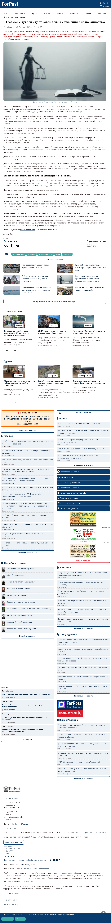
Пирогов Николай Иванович (19, 588)
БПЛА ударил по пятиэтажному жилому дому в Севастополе (52, 332)
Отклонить (7, 919)
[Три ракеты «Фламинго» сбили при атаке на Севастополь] (83, 316)
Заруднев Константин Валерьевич (21, 582)
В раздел (27, 739)
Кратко (6, 854)
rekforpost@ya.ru (10, 904)
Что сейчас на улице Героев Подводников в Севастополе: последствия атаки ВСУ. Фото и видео (26, 470)
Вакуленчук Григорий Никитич (19, 615)
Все (5, 13)
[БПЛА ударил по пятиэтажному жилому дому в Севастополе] (49, 316)
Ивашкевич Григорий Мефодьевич (21, 568)
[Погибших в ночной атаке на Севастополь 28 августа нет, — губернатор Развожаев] (14, 316)
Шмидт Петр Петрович (16, 595)
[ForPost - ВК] (53, 860)
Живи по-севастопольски (70, 503)
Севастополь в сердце (69, 488)
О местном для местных (70, 482)
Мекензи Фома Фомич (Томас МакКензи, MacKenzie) (29, 608)
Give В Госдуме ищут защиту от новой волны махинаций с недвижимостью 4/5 (93, 245)
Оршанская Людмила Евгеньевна (21, 602)
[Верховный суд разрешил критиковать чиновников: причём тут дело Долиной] (65, 276)
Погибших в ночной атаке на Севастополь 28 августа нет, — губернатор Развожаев (17, 333)
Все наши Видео (67, 477)
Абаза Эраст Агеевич (15, 575)
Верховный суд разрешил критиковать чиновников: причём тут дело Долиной (87, 278)
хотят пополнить (27, 230)
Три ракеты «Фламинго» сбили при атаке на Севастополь (89, 332)
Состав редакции (10, 856)
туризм (53, 376)
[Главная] (10, 3)
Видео (88, 13)
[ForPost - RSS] (51, 860)
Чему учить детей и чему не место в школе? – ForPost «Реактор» (24, 534)
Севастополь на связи (69, 472)
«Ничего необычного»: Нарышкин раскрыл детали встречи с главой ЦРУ (27, 544)
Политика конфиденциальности (62, 914)
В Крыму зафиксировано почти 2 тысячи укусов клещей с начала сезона (26, 451)
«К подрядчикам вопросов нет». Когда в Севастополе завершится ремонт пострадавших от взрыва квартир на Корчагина (26, 506)
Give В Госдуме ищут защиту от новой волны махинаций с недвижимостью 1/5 (88, 245)
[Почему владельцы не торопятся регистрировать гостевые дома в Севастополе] (11, 287)
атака (19, 326)
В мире (60, 13)
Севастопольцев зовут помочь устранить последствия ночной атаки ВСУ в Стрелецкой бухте (27, 419)
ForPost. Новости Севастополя (36, 869)
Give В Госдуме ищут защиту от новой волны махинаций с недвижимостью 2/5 (89, 245)
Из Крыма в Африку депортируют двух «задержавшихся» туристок (25, 516)
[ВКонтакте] (6, 245)
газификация (85, 376)
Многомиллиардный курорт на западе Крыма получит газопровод (89, 382)
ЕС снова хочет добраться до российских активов (78, 423)
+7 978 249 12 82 (10, 828)
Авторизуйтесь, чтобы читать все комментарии (55, 301)
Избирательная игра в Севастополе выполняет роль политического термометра (22, 730)
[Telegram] (17, 245)
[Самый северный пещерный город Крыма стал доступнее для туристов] (49, 366)
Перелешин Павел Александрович (21, 629)
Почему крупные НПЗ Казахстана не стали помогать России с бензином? (27, 525)
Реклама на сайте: (11, 893)
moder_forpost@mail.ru (18, 824)
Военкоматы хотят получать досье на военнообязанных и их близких (27, 461)
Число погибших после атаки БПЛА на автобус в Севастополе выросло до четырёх (22, 495)
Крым (34, 13)
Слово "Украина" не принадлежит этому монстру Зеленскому (26, 694)
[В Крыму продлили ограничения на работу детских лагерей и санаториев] (14, 366)
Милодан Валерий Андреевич (19, 622)
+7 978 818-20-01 (10, 900)
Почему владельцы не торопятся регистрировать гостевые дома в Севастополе (36, 290)
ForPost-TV (7, 851)
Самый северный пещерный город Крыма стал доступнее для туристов (53, 383)
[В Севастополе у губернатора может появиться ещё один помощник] (11, 276)
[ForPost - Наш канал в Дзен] (60, 860)
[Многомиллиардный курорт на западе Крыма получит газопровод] (83, 366)
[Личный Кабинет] (100, 3)
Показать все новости (28, 553)
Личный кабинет (83, 413)
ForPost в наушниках (70, 508)
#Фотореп (74, 13)
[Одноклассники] (11, 245)
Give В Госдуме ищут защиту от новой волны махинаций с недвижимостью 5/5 (95, 245)
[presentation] (7, 350)
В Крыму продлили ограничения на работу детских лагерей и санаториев (19, 383)
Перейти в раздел (27, 636)
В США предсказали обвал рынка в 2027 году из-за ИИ (80, 449)
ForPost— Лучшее (27, 864)
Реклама (102, 13)
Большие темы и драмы (70, 498)
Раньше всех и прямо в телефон (73, 493)
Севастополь (19, 13)
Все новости (8, 846)
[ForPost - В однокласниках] (59, 860)
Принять (20, 919)
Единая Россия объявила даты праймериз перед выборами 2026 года (90, 267)
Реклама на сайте (10, 798)
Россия (47, 13)
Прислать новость (27, 430)
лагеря (19, 376)
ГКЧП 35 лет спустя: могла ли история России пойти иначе (82, 762)
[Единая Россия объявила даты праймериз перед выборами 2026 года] (65, 265)
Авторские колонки (11, 848)
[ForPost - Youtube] (56, 860)
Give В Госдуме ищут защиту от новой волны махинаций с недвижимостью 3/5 (91, 245)
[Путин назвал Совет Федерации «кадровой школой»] (65, 287)
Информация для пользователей (87, 832)
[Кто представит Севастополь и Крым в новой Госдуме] (11, 265)
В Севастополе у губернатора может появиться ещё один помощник (35, 278)
